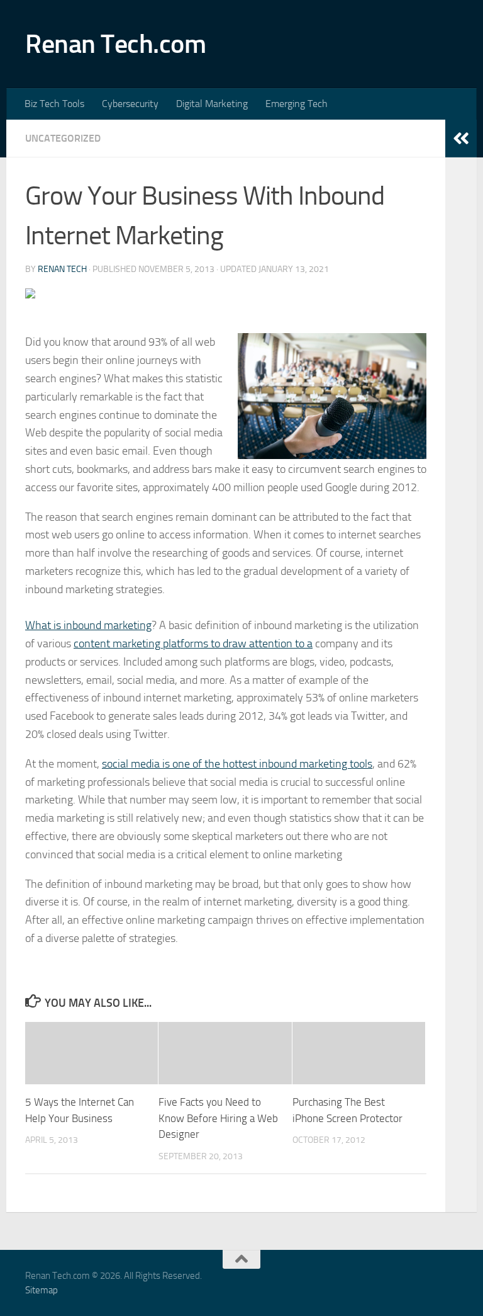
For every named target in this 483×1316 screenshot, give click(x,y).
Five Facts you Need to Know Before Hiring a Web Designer (218, 1118)
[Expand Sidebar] (461, 138)
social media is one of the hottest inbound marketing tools (237, 764)
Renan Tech (62, 269)
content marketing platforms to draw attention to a (193, 643)
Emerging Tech (296, 104)
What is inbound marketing (88, 625)
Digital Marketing (212, 104)
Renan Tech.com (115, 44)
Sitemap (41, 1290)
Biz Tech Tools (54, 104)
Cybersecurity (130, 104)
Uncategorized (63, 138)
